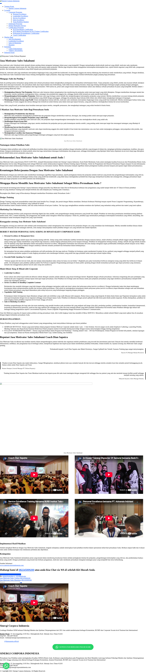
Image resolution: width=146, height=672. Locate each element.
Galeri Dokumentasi (15, 49)
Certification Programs (16, 27)
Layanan (7, 10)
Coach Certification (19, 35)
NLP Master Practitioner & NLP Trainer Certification (31, 31)
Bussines (12, 45)
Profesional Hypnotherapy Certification (26, 33)
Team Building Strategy (21, 22)
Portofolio (7, 47)
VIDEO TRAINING (16, 50)
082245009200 (26, 569)
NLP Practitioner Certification (23, 29)
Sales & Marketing (15, 43)
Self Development (15, 39)
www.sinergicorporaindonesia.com (12, 565)
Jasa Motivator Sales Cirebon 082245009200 (15, 578)
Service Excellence (19, 18)
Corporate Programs (15, 12)
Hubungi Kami (9, 52)
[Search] (21, 582)
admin (4, 576)
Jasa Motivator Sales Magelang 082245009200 (16, 580)
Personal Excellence (19, 14)
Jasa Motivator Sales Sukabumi (10, 574)
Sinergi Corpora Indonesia (17, 8)
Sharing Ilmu (8, 37)
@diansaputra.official (11, 641)
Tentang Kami (9, 6)
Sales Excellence (18, 20)
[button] (6, 666)
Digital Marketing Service (17, 26)
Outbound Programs (15, 24)
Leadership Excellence (20, 16)
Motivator (22, 576)
